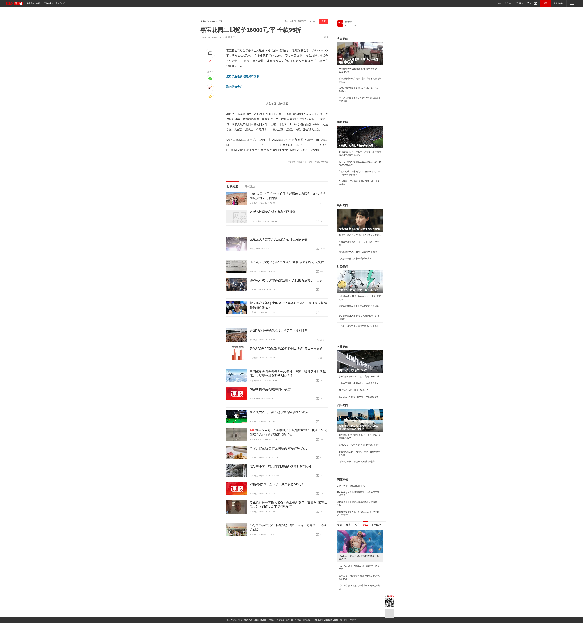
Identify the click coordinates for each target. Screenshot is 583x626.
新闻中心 (213, 21)
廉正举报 (343, 620)
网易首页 (30, 3)
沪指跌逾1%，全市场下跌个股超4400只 (276, 484)
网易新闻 (349, 22)
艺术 (356, 524)
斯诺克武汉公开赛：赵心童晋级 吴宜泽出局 (279, 412)
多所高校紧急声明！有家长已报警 (272, 212)
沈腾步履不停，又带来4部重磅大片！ (356, 258)
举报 (326, 37)
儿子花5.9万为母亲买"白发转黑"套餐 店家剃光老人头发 (287, 262)
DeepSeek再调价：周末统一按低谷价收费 (358, 397)
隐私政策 (307, 620)
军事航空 (376, 524)
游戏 (365, 524)
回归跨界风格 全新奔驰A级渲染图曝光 (357, 461)
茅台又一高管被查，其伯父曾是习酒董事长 (359, 326)
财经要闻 (342, 266)
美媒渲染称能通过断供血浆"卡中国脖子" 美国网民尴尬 (286, 348)
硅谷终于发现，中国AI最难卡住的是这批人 (359, 383)
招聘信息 (289, 620)
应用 (38, 3)
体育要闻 (342, 122)
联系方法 (280, 620)
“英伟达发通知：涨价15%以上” (353, 390)
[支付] (528, 3)
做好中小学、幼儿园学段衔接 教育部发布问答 (280, 466)
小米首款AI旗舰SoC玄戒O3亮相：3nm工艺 (359, 376)
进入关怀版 (60, 3)
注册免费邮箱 (557, 3)
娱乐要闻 (342, 205)
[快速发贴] (210, 53)
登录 (545, 3)
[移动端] (499, 3)
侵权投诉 (352, 620)
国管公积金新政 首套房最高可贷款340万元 (278, 448)
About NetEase (260, 620)
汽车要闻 (342, 405)
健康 (339, 524)
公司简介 (271, 620)
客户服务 (298, 620)
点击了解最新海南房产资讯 (242, 76)
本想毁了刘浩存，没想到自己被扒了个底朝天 (360, 235)
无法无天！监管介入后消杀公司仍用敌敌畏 (278, 239)
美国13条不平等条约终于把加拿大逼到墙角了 (280, 330)
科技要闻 (342, 346)
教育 (348, 524)
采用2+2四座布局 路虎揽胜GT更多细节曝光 (359, 445)
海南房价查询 (234, 86)
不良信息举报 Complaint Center (325, 620)
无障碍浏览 (48, 3)
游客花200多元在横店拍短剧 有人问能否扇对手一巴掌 (286, 280)
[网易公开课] (508, 3)
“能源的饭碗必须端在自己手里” (270, 389)
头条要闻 (342, 38)
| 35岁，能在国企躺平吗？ (352, 485)
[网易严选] (519, 3)
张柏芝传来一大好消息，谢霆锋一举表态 (358, 251)
